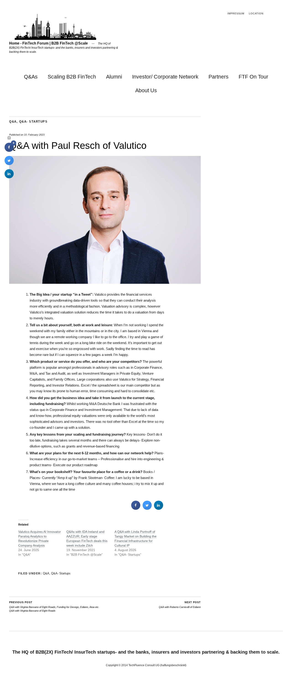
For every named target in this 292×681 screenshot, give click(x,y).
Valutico (100, 294)
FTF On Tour (253, 77)
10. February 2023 (34, 134)
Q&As (31, 77)
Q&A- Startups (33, 121)
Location (256, 13)
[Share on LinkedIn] (9, 177)
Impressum (235, 13)
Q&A (13, 121)
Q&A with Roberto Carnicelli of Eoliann (180, 604)
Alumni (114, 77)
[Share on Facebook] (135, 508)
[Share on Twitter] (147, 508)
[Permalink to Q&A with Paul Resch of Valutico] (105, 282)
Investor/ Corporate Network (165, 77)
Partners (219, 77)
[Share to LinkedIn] (158, 508)
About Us (146, 90)
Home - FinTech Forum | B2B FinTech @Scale (48, 43)
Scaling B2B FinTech (72, 77)
